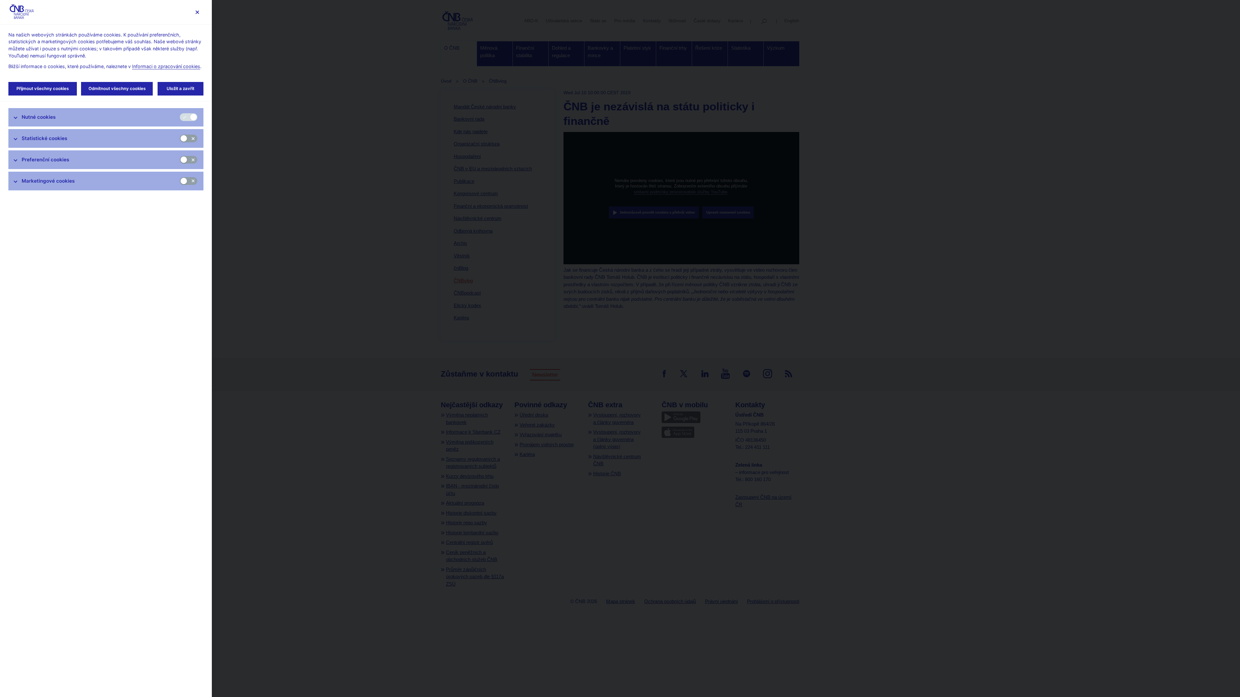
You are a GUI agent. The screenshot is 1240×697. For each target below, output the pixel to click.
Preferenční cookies (45, 160)
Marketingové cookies (48, 181)
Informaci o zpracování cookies (166, 66)
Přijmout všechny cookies (43, 88)
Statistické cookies (44, 138)
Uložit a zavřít (180, 88)
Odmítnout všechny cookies (117, 88)
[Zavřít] (197, 12)
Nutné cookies (39, 117)
